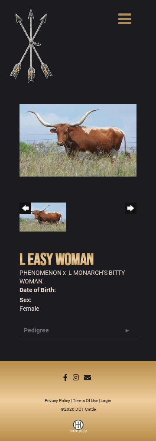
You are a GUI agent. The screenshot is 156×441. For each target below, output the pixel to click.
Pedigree (36, 330)
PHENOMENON (41, 272)
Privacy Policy (57, 400)
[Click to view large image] (78, 139)
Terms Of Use (85, 400)
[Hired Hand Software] (78, 429)
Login (106, 400)
